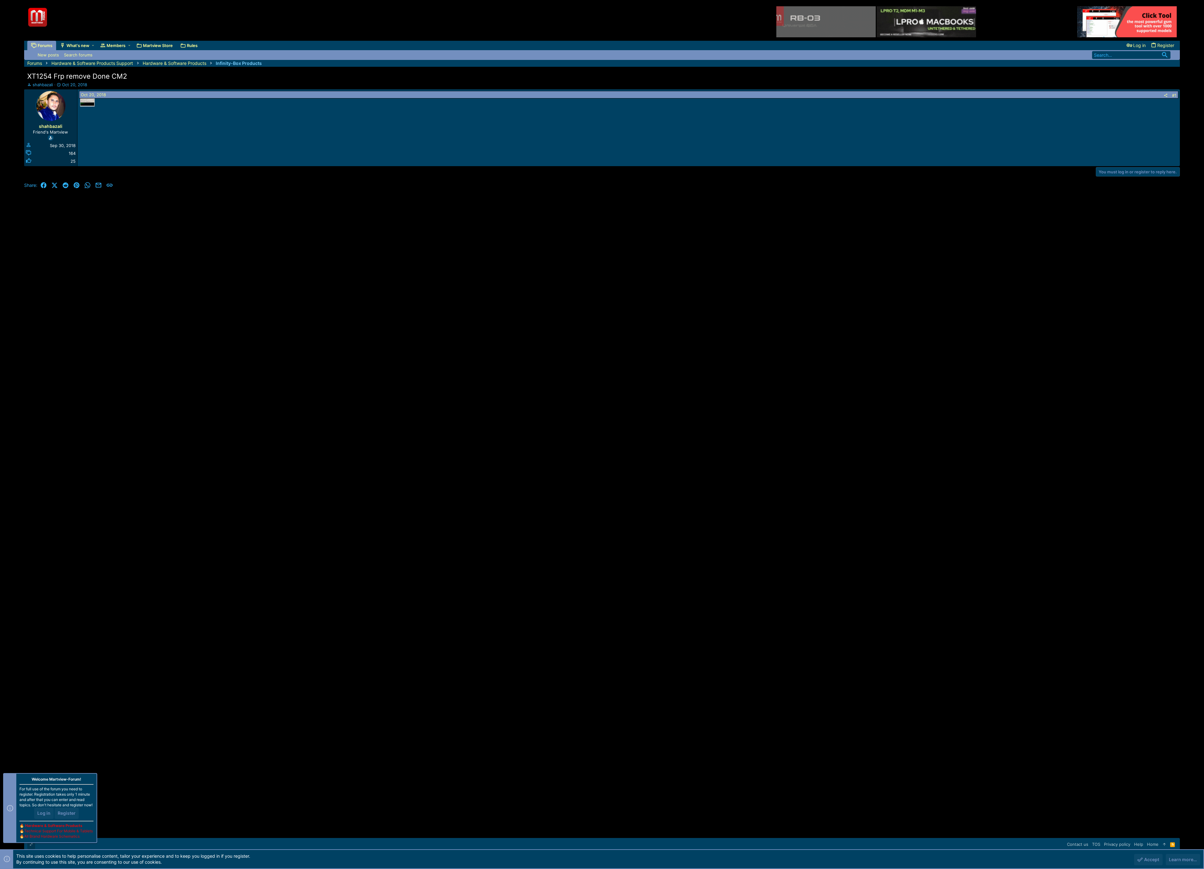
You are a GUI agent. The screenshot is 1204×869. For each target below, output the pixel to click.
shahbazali (43, 84)
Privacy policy (1117, 844)
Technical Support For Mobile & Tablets (58, 831)
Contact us (1077, 844)
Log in (43, 813)
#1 (1174, 95)
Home (1153, 844)
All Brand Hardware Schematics (52, 836)
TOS (1096, 844)
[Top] (1164, 844)
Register (67, 813)
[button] (93, 46)
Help (1138, 844)
